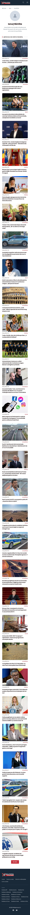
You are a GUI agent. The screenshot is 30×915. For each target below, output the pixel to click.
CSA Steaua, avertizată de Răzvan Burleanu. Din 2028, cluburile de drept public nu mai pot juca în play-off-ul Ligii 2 (14, 827)
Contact (3, 879)
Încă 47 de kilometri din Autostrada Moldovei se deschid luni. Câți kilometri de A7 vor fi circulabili (14, 445)
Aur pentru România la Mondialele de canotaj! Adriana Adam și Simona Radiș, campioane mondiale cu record (14, 116)
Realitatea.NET (4, 889)
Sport (26, 112)
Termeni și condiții (10, 879)
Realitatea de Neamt (6, 899)
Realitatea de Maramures (16, 899)
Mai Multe (15, 862)
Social (26, 414)
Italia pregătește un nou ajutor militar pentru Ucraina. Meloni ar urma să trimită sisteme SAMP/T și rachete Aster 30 (14, 718)
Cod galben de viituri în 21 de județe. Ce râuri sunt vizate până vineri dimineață (13, 664)
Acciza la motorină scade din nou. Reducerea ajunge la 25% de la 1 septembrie (12, 88)
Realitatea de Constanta (16, 894)
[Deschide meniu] (27, 2)
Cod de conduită (5, 881)
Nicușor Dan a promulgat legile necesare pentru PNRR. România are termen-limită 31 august (14, 171)
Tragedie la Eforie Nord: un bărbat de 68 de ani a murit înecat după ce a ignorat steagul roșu (15, 527)
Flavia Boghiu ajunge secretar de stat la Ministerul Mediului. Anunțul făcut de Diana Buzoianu (14, 198)
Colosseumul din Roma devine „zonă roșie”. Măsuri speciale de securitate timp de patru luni (14, 309)
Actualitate (25, 58)
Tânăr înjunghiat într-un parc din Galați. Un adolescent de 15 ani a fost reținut (14, 801)
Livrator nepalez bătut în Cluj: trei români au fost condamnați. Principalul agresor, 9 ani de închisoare (14, 554)
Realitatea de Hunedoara (17, 892)
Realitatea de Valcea (15, 896)
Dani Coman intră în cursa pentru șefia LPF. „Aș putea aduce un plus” (15, 500)
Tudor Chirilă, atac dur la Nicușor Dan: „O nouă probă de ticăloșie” (14, 336)
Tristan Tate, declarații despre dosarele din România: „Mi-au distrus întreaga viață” (14, 226)
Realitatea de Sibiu (24, 901)
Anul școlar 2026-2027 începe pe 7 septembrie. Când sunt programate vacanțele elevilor (13, 637)
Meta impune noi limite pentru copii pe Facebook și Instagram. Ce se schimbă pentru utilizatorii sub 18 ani (13, 418)
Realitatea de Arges (5, 894)
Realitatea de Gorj (24, 896)
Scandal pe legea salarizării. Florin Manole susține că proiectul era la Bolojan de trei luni (14, 691)
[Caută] (23, 2)
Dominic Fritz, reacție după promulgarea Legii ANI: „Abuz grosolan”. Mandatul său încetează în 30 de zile (14, 143)
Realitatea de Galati (15, 901)
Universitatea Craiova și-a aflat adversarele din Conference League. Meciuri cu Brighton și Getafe (13, 363)
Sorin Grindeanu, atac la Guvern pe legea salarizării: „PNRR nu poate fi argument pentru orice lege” (14, 746)
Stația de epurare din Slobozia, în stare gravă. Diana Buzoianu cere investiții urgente (13, 774)
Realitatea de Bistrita (6, 896)
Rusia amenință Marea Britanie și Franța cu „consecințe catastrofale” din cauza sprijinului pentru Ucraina (14, 473)
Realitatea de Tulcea (6, 901)
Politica (26, 139)
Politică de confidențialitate (20, 879)
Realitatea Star (21, 889)
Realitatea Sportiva (13, 889)
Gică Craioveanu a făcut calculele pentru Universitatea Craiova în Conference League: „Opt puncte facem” (14, 281)
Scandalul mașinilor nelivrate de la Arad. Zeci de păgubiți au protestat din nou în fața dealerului (14, 254)
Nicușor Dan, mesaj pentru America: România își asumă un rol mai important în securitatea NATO (14, 610)
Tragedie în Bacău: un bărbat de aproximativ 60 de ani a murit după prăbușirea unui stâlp (12, 855)
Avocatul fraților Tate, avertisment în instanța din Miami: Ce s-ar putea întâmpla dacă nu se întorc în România (14, 390)
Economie (25, 84)
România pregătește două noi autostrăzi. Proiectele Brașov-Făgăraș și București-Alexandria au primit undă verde (14, 582)
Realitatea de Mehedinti (6, 892)
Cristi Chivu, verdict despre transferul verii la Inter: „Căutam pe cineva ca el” (14, 61)
